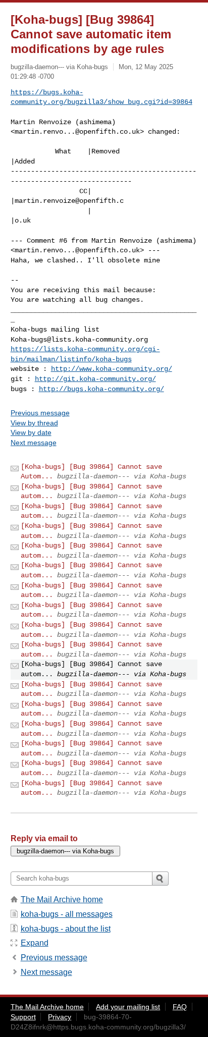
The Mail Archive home (62, 899)
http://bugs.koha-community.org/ (101, 389)
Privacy (59, 1017)
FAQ (180, 1007)
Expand (34, 943)
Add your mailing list (128, 1007)
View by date (31, 432)
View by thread (34, 423)
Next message (34, 443)
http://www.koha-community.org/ (111, 369)
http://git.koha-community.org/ (95, 379)
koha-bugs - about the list (66, 928)
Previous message (40, 413)
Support (23, 1017)
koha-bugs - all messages (67, 914)
